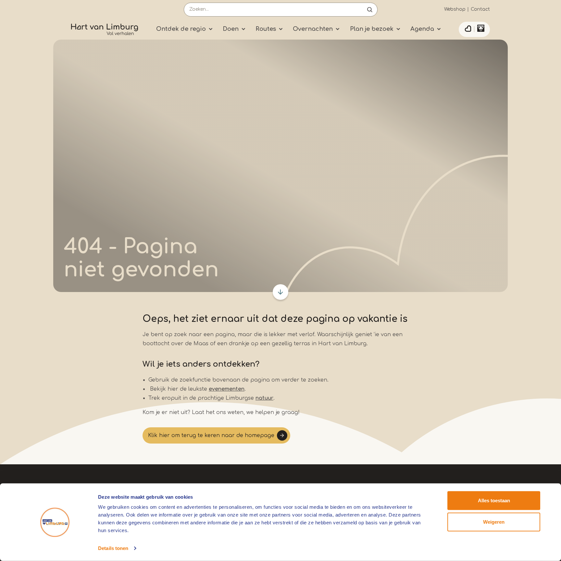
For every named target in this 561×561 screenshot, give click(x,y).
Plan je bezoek (371, 29)
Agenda (422, 29)
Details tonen (113, 548)
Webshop (455, 9)
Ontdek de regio (181, 29)
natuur (264, 398)
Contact (480, 9)
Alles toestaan (494, 500)
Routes (266, 29)
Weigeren (494, 521)
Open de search (370, 10)
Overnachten (313, 29)
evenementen (226, 389)
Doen (231, 29)
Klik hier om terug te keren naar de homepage (211, 435)
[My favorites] (468, 29)
